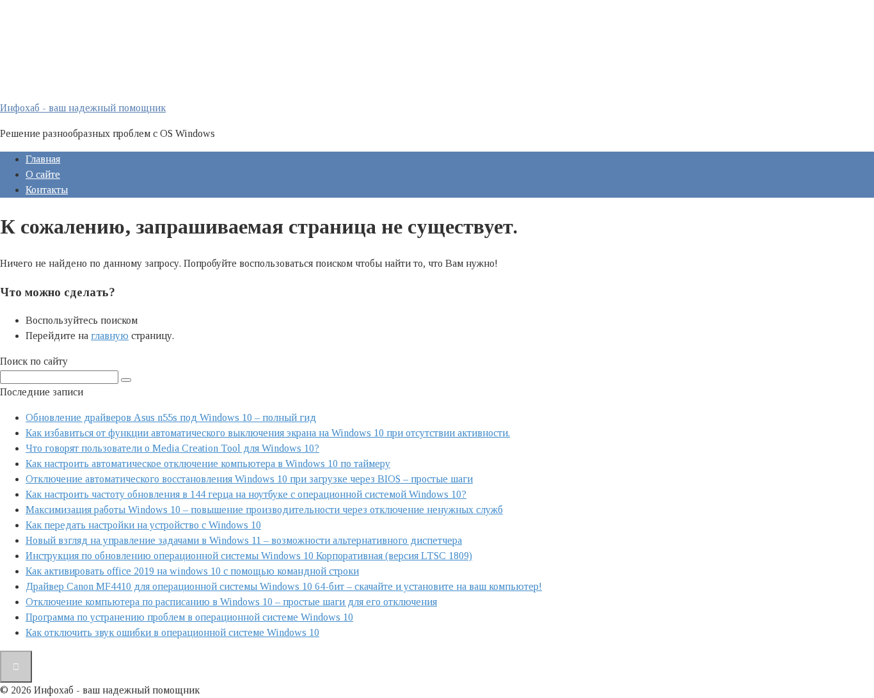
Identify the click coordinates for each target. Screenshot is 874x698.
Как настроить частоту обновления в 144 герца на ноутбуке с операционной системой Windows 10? (246, 494)
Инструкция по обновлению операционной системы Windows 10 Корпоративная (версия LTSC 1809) (249, 555)
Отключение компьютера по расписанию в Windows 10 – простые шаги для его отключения (231, 601)
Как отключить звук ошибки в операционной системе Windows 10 (172, 632)
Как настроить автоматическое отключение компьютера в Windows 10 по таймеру (208, 463)
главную (110, 335)
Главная (43, 159)
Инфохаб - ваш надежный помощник (83, 107)
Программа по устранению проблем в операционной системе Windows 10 (189, 617)
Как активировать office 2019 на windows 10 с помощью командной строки (192, 571)
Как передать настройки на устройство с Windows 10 (143, 525)
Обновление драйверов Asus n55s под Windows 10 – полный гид (171, 417)
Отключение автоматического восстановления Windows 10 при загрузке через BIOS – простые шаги (249, 478)
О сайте (43, 174)
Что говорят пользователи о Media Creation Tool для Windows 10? (172, 448)
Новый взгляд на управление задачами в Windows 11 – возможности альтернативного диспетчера (244, 540)
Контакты (47, 189)
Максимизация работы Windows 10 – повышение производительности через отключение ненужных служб (264, 509)
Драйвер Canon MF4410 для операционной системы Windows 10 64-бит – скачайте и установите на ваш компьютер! (284, 586)
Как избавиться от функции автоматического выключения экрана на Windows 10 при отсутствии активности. (268, 432)
